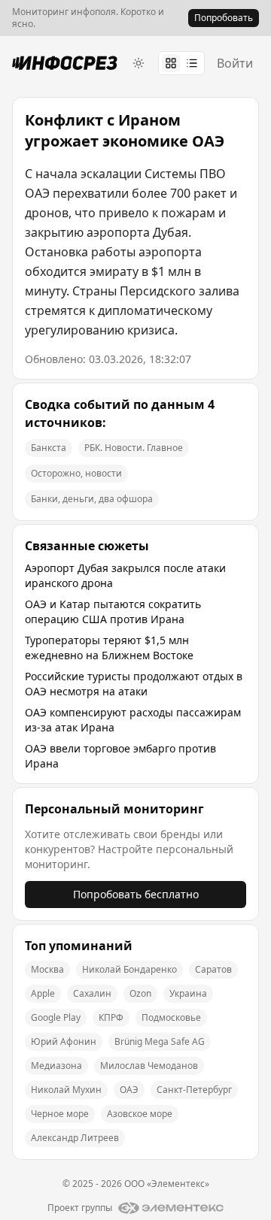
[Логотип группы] (171, 1208)
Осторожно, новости (76, 473)
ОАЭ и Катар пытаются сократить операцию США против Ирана (113, 611)
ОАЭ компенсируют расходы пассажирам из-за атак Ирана (133, 719)
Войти (235, 63)
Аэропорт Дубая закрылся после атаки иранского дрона (125, 575)
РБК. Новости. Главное (133, 447)
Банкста (48, 447)
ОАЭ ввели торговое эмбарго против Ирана (120, 755)
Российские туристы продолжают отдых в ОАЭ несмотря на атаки (133, 683)
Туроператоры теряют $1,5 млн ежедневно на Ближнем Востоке (109, 647)
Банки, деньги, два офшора (92, 498)
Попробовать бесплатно (136, 894)
